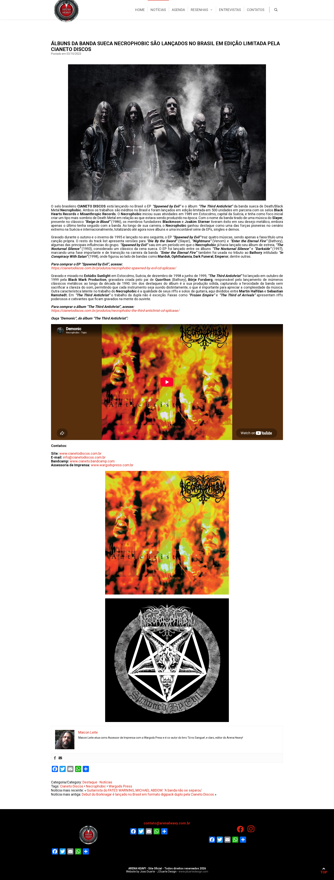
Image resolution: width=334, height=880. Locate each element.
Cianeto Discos (71, 786)
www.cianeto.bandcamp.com (92, 461)
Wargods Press (120, 786)
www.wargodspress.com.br (112, 465)
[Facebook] (55, 758)
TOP (323, 872)
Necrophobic (96, 786)
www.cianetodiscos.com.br (80, 453)
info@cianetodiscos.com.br (84, 457)
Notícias (106, 782)
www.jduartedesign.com (193, 871)
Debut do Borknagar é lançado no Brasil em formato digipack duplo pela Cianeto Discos (148, 794)
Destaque (90, 782)
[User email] (60, 758)
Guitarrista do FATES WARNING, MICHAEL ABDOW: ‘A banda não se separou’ (144, 790)
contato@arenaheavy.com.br (167, 823)
